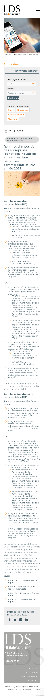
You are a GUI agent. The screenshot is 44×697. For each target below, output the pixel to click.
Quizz (10, 110)
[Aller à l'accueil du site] (12, 10)
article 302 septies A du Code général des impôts (21, 588)
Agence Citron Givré (32, 689)
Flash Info (12, 119)
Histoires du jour (16, 115)
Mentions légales (11, 687)
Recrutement (30, 676)
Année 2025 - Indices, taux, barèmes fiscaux (20, 139)
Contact (33, 680)
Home (16, 54)
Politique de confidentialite (29, 687)
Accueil (34, 668)
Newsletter (22, 110)
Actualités (32, 672)
